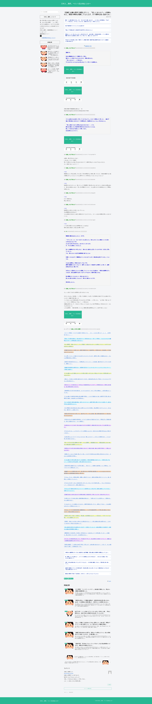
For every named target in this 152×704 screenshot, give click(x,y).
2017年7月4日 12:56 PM (68, 673)
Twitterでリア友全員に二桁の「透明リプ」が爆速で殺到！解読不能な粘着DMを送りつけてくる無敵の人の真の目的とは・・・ (87, 40)
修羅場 (66, 578)
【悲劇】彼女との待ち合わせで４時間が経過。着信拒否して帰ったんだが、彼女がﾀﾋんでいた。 (87, 494)
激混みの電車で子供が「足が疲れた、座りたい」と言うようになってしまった (82, 573)
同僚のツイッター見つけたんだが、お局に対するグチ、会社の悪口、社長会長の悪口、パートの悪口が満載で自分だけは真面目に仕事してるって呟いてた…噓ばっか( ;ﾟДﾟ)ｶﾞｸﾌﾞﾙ (87, 35)
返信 (110, 684)
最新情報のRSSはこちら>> (48, 37)
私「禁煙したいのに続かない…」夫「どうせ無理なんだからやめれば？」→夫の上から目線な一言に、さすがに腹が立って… (87, 557)
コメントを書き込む (87, 688)
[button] (59, 12)
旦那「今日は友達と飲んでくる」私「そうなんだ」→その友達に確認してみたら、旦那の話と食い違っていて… (87, 563)
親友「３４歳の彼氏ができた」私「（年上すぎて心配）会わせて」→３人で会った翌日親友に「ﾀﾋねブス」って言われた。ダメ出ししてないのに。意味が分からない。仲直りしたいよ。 (87, 21)
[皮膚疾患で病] (87, 46)
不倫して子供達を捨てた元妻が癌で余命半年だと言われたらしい (79, 30)
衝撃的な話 (71, 578)
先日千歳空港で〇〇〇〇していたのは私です (74, 25)
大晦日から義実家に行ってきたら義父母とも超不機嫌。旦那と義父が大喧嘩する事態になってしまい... (87, 552)
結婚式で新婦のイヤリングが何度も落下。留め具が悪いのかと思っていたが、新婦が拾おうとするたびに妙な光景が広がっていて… (87, 569)
